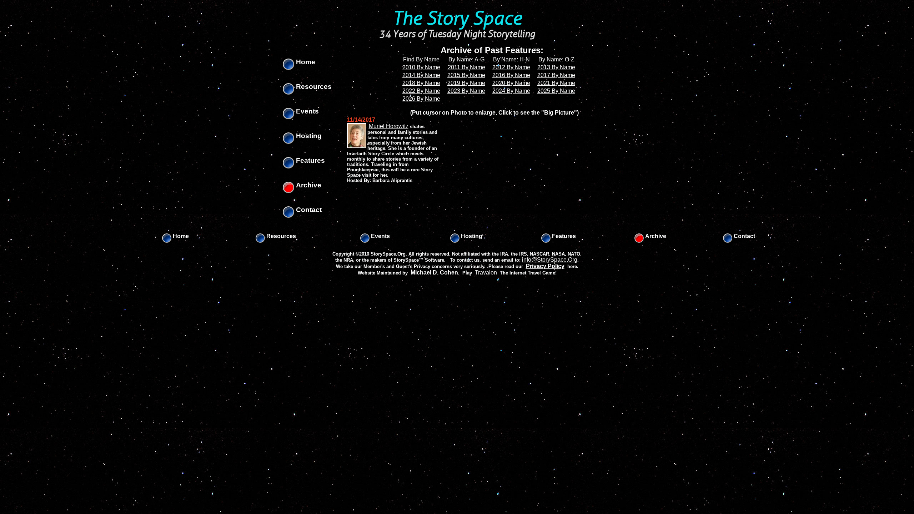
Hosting (308, 136)
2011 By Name (466, 67)
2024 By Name (511, 91)
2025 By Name (556, 91)
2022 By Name (421, 91)
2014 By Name (421, 75)
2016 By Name (511, 75)
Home (304, 62)
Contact (308, 209)
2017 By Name (556, 75)
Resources (313, 86)
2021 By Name (556, 83)
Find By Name (421, 59)
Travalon (486, 272)
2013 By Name (556, 67)
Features (309, 160)
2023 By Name (466, 91)
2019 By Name (466, 83)
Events (306, 111)
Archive (307, 185)
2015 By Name (466, 75)
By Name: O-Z (556, 59)
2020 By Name (511, 83)
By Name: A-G (466, 59)
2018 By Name (421, 83)
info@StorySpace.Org (549, 260)
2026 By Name (421, 99)
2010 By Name (421, 67)
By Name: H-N (511, 59)
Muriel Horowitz (388, 126)
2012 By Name (511, 67)
